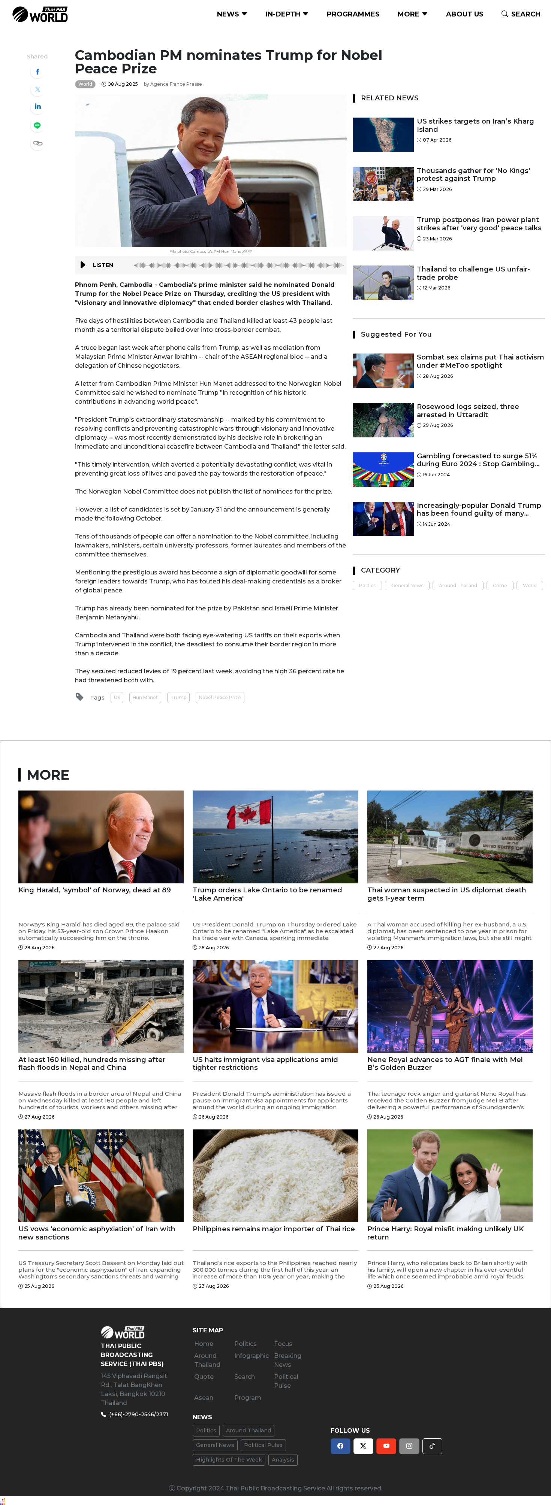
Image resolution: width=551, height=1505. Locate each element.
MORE (409, 14)
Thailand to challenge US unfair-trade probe (473, 274)
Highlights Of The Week (229, 1459)
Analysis (283, 1459)
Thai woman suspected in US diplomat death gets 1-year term (446, 894)
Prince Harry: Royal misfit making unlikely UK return (445, 1233)
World (530, 585)
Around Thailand (458, 585)
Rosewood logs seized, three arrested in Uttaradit (468, 411)
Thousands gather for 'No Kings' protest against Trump (473, 175)
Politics (367, 585)
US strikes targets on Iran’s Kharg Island (475, 126)
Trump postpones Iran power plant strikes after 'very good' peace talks (479, 224)
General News (407, 585)
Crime (500, 585)
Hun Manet (145, 697)
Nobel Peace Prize (220, 697)
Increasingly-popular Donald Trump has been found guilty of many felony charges (479, 510)
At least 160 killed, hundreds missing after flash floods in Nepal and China (91, 1064)
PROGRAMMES (353, 14)
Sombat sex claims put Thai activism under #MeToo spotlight (480, 362)
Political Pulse (263, 1445)
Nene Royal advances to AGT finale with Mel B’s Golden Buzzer (445, 1064)
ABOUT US (465, 14)
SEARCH (526, 14)
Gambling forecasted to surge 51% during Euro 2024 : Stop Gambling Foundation (477, 460)
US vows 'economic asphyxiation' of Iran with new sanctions (96, 1233)
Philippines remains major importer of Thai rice (274, 1229)
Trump (178, 697)
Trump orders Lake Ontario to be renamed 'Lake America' (267, 894)
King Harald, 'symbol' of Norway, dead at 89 (94, 890)
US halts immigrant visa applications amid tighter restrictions (265, 1064)
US (117, 697)
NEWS (229, 14)
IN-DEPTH (284, 14)
